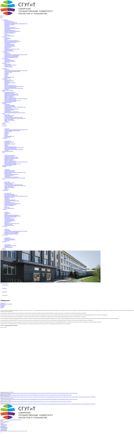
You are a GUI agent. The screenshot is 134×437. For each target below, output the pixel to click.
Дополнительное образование (10, 143)
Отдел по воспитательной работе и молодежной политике (15, 172)
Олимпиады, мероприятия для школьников (12, 203)
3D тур (6, 206)
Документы (7, 132)
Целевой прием (7, 201)
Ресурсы (6, 214)
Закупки (6, 134)
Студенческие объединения (9, 170)
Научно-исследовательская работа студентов (13, 163)
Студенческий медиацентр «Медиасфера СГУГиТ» (14, 184)
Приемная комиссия (4, 427)
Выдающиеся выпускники (9, 136)
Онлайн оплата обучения (66, 401)
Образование (5, 138)
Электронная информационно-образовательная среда (14, 147)
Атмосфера (4, 166)
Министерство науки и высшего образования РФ (9, 401)
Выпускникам (5, 234)
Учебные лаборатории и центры (10, 146)
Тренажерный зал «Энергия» (10, 171)
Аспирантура (7, 198)
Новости (6, 188)
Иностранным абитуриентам (10, 202)
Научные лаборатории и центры (10, 162)
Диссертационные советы (9, 156)
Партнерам (4, 241)
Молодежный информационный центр (12, 174)
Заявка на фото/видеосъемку (10, 187)
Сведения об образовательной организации (12, 130)
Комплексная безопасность (5, 396)
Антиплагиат (59, 401)
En (2, 17)
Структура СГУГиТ (8, 131)
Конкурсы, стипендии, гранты (10, 160)
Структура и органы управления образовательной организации (16, 129)
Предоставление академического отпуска (12, 223)
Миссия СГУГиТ (8, 137)
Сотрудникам (5, 226)
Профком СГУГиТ (8, 173)
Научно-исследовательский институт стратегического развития (16, 161)
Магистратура (7, 142)
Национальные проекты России (10, 164)
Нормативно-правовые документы (66, 393)
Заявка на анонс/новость (9, 186)
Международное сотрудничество (10, 245)
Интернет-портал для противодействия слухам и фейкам (85, 396)
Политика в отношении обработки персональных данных (52, 396)
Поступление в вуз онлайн (9, 194)
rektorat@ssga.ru (3, 426)
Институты (7, 144)
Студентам (4, 209)
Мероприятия (7, 169)
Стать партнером (8, 244)
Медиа (4, 178)
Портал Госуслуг (43, 401)
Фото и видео (7, 189)
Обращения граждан (56, 393)
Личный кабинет (8, 213)
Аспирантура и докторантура (10, 155)
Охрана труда (39, 396)
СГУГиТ (1, 283)
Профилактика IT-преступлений (69, 396)
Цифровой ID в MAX (8, 224)
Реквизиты (6, 133)
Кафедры (6, 145)
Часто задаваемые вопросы (9, 208)
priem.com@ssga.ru (3, 430)
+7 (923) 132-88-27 (3, 429)
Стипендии (7, 150)
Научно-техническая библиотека (10, 148)
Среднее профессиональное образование (12, 200)
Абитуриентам (5, 190)
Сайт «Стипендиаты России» (52, 401)
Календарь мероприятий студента (11, 216)
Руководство (7, 128)
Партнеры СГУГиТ (8, 246)
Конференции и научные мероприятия (11, 158)
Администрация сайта (9, 183)
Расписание (7, 212)
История (6, 135)
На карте (2, 423)
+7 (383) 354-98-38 (3, 428)
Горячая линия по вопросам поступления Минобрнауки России (16, 196)
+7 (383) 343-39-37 (3, 425)
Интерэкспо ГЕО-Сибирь (7, 165)
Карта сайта (75, 393)
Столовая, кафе (7, 176)
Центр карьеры (7, 217)
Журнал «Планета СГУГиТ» (10, 182)
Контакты (4, 249)
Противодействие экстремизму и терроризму (29, 396)
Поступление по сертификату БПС (11, 195)
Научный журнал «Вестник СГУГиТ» (11, 157)
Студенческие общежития (9, 175)
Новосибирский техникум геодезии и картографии (14, 149)
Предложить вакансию (9, 247)
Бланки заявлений (8, 221)
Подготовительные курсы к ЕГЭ (10, 204)
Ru (0, 17)
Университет (5, 125)
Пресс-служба (7, 181)
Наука (4, 152)
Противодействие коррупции (15, 396)
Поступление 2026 (8, 193)
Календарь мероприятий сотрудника (11, 233)
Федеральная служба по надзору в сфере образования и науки (29, 401)
